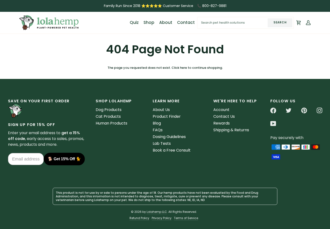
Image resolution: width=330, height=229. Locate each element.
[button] (149, 23)
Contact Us (224, 116)
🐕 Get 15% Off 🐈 (64, 159)
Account (221, 109)
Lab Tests (162, 143)
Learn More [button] (166, 101)
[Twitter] (289, 110)
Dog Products (109, 109)
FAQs (158, 130)
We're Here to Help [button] (235, 101)
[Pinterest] (304, 110)
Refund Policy (139, 218)
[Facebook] (273, 110)
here (183, 67)
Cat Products (108, 116)
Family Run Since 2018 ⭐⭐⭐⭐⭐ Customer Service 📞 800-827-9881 (165, 5)
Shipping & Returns (231, 130)
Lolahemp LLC (157, 212)
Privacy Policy (162, 218)
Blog (157, 123)
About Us (161, 109)
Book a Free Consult (172, 150)
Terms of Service (186, 218)
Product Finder (167, 116)
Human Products (111, 123)
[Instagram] (320, 110)
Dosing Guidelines (169, 136)
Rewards (221, 123)
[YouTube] (273, 123)
